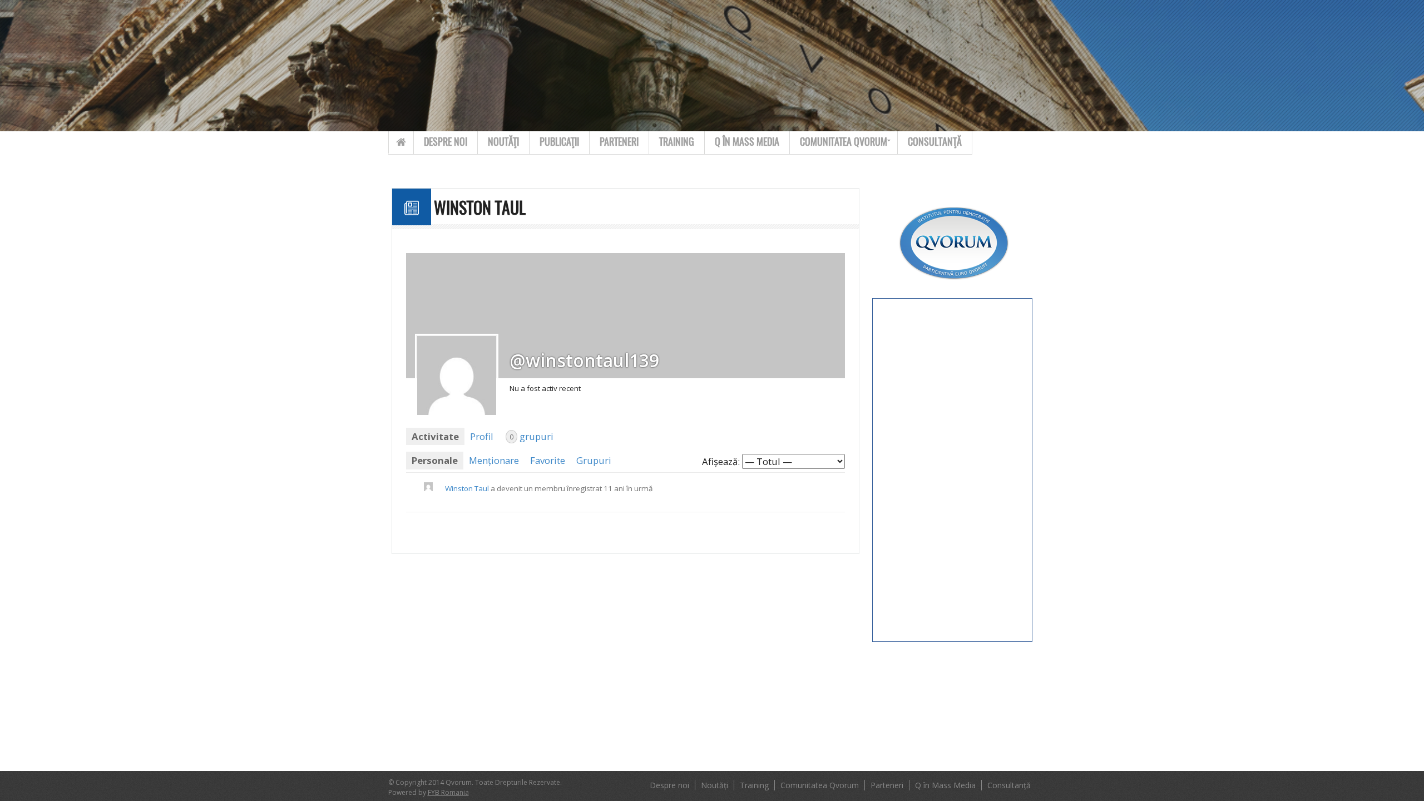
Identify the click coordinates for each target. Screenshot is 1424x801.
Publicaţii (559, 142)
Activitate (435, 436)
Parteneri (619, 142)
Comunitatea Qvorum (843, 142)
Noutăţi (503, 142)
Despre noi (445, 142)
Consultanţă (935, 142)
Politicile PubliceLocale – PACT (839, 298)
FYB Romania (448, 792)
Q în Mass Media (747, 142)
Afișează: (721, 461)
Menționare (494, 460)
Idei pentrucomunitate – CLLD (841, 258)
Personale (435, 460)
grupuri (531, 436)
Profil (481, 436)
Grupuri (593, 460)
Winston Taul (467, 488)
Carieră (819, 187)
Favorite (547, 460)
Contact (902, 7)
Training (676, 142)
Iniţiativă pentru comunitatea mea (839, 218)
